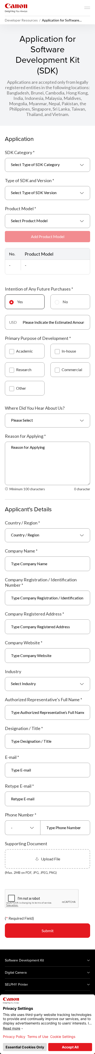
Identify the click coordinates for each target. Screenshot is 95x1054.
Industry (13, 671)
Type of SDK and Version (29, 180)
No (65, 301)
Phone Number (20, 814)
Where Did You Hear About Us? (35, 408)
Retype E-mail (19, 786)
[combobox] (47, 165)
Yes (20, 301)
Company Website (23, 642)
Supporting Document (26, 843)
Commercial (72, 369)
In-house (69, 351)
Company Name (21, 550)
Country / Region (22, 522)
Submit (48, 930)
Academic (24, 351)
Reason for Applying (25, 436)
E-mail (12, 757)
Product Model (20, 208)
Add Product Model (47, 236)
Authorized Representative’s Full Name (43, 699)
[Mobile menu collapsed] (87, 8)
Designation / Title (24, 728)
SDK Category (20, 152)
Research (23, 369)
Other (21, 388)
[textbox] (47, 165)
